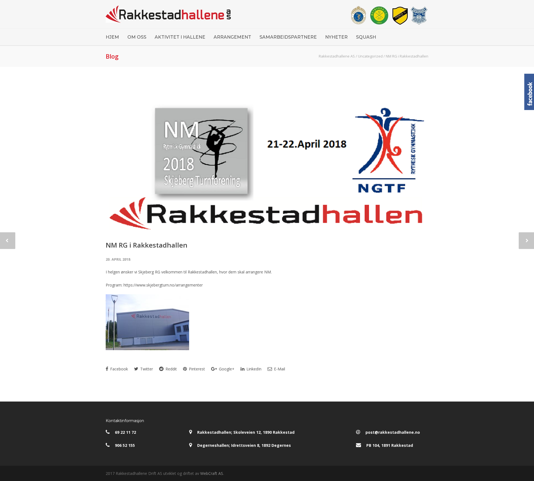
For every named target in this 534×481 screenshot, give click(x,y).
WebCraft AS (211, 473)
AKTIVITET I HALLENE (180, 37)
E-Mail (279, 369)
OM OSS (136, 37)
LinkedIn (253, 369)
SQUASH (366, 37)
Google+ (226, 369)
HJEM (112, 37)
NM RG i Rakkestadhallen (146, 245)
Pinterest (196, 369)
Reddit (170, 369)
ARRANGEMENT (232, 37)
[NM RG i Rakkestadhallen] (267, 157)
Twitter (146, 369)
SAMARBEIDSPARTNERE (288, 37)
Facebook (118, 369)
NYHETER (336, 37)
